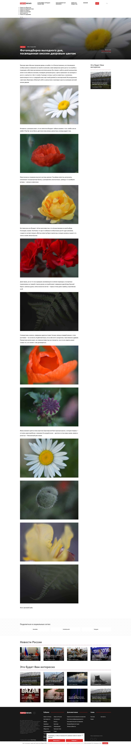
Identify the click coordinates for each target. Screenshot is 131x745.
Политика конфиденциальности (75, 719)
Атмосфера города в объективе (43, 3)
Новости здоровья (25, 14)
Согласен (105, 743)
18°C (97, 3)
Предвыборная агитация (73, 724)
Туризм (45, 733)
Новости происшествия (27, 9)
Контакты (103, 716)
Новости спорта (24, 10)
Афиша (45, 721)
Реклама (93, 716)
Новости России (58, 716)
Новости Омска (47, 716)
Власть (55, 721)
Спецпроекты (47, 731)
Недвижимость (47, 726)
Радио (92, 719)
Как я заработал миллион (61, 3)
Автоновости (24, 13)
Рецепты (46, 739)
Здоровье (46, 724)
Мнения (85, 2)
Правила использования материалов (76, 716)
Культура (56, 724)
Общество (46, 728)
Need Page (33, 739)
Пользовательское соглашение (75, 721)
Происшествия (57, 728)
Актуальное (57, 719)
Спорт (55, 731)
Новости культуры (25, 11)
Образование (57, 726)
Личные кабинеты (71, 726)
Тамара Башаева (106, 51)
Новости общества (74, 3)
